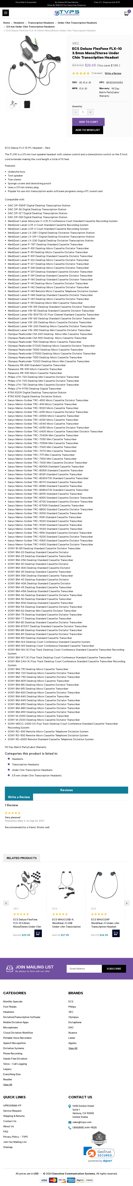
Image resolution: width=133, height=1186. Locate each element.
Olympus (73, 1017)
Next (127, 903)
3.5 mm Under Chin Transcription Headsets (37, 775)
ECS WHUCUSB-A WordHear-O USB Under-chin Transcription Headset (66, 925)
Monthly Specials (13, 1001)
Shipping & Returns (14, 1116)
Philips (72, 1006)
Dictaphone (74, 1022)
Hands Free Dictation (15, 1058)
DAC (71, 1027)
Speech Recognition (14, 1043)
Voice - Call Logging (15, 1063)
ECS (70, 1001)
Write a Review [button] (113, 73)
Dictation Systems (13, 1048)
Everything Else (12, 1074)
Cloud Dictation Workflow (18, 1032)
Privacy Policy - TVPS (15, 1136)
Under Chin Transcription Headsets (32, 770)
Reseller (7, 1079)
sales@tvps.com (82, 1122)
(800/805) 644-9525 (85, 1127)
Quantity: (77, 106)
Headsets (17, 758)
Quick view (27, 885)
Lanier (71, 1037)
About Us (8, 1126)
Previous (6, 903)
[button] (99, 1154)
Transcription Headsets (25, 764)
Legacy (7, 1069)
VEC (70, 1011)
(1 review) (97, 73)
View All (7, 1084)
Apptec (72, 1043)
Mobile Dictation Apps (16, 1022)
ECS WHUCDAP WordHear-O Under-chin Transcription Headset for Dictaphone (105, 925)
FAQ (5, 1131)
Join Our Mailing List (15, 1142)
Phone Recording (12, 1053)
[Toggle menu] (5, 13)
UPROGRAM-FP (12, 1105)
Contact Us (9, 1121)
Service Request (12, 1110)
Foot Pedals (10, 1006)
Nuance (72, 1032)
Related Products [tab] (22, 858)
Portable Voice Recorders (17, 1037)
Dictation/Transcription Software (21, 1017)
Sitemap (7, 1147)
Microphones (10, 1027)
